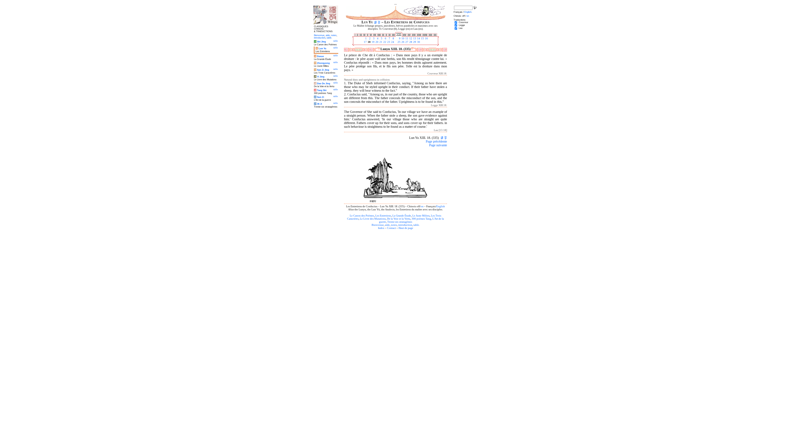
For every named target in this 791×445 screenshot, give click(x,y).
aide (387, 225)
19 (372, 42)
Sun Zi (320, 97)
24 (392, 42)
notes (394, 225)
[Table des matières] (379, 22)
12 (410, 38)
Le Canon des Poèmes (362, 215)
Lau (460, 28)
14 (418, 38)
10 (402, 38)
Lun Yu (322, 48)
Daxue (320, 56)
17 (365, 42)
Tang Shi (321, 90)
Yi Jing (320, 76)
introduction (405, 225)
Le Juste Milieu (421, 215)
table (416, 225)
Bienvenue (378, 225)
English (440, 206)
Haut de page (406, 228)
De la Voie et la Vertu (398, 218)
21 (380, 42)
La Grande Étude (401, 215)
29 (414, 42)
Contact (391, 228)
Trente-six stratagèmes (399, 221)
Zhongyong (323, 63)
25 (398, 42)
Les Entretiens (383, 215)
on (422, 206)
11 (406, 38)
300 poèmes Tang (421, 218)
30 (418, 42)
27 (406, 42)
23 (388, 42)
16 (426, 38)
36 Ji (319, 104)
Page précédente (436, 141)
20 (376, 42)
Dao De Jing (323, 83)
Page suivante (438, 145)
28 (410, 42)
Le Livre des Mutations (373, 218)
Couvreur (463, 22)
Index (381, 228)
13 (414, 38)
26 (402, 42)
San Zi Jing (323, 70)
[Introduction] (375, 22)
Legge (462, 25)
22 (384, 42)
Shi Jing (321, 41)
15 (422, 38)
